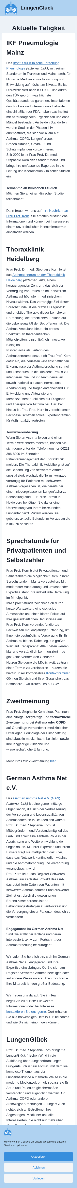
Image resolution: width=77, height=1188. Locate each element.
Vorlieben (38, 1178)
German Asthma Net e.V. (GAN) (36, 798)
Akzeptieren (38, 1156)
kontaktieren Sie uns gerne (26, 1012)
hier (53, 761)
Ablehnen (39, 1167)
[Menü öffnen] (68, 8)
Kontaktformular (57, 673)
